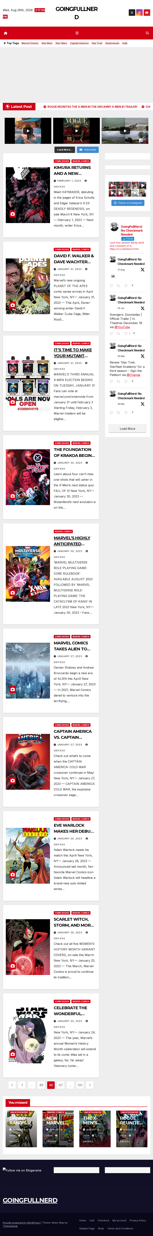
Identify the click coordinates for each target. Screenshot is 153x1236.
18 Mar (121, 404)
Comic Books (62, 161)
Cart (91, 1220)
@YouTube (122, 327)
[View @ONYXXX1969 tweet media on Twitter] (113, 276)
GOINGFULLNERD (30, 1200)
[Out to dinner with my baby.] (127, 193)
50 (80, 1085)
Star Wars (47, 43)
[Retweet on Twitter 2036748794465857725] (119, 382)
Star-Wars (61, 43)
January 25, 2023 (70, 1021)
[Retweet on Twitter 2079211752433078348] (119, 334)
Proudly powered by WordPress (21, 1222)
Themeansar (10, 1225)
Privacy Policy (138, 1220)
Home (82, 1220)
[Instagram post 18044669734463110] (135, 193)
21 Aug (121, 269)
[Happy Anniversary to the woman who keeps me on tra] (142, 193)
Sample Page (87, 1228)
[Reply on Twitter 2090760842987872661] (112, 286)
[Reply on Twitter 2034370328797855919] (112, 413)
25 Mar (121, 356)
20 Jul (121, 308)
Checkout (103, 1220)
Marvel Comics (30, 43)
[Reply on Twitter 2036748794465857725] (112, 382)
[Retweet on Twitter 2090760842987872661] (119, 286)
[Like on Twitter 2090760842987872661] (127, 286)
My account (119, 1220)
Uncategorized (19, 1112)
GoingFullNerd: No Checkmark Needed (131, 261)
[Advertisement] (76, 75)
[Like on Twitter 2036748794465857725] (127, 382)
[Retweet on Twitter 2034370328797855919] (119, 413)
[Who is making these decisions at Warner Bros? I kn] (112, 193)
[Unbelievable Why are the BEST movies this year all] (142, 185)
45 (41, 1085)
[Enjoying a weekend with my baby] (135, 185)
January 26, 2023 (70, 838)
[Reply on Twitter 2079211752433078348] (112, 334)
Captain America (79, 43)
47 (61, 1085)
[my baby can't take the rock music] (127, 185)
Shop (101, 1228)
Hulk (124, 43)
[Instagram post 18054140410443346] (120, 193)
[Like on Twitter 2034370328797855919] (127, 413)
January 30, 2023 (70, 462)
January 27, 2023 (70, 656)
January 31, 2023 (69, 269)
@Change (133, 375)
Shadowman (112, 43)
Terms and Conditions (120, 1228)
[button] (147, 33)
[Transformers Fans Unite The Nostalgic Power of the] (112, 185)
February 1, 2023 (69, 180)
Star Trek (97, 43)
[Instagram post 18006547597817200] (120, 185)
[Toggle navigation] (77, 33)
